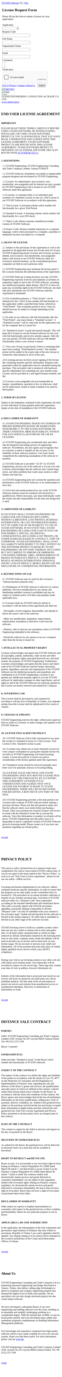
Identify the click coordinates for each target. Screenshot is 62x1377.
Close (4, 1363)
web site (20, 1339)
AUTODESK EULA (27, 153)
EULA (5, 85)
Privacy (13, 85)
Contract (21, 85)
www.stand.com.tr (10, 102)
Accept (4, 837)
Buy (27, 3)
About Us (30, 85)
